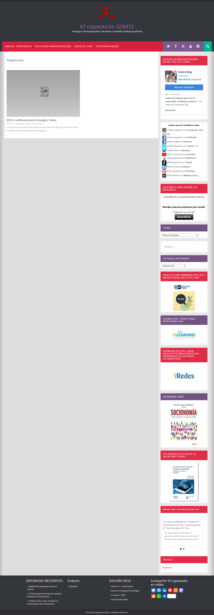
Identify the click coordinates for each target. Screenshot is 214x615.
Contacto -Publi (83, 46)
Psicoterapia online (107, 46)
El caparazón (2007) (107, 26)
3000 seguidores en (180, 171)
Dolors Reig (39, 124)
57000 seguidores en (181, 146)
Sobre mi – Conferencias (18, 46)
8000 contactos (178, 167)
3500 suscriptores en (181, 154)
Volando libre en (178, 150)
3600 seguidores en (181, 158)
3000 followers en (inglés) (183, 175)
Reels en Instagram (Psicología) (53, 46)
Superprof (167, 567)
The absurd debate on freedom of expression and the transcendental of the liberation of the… (181, 525)
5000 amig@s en (179, 141)
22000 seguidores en (181, 137)
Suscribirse (184, 217)
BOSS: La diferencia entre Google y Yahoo (31, 120)
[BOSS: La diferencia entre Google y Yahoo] (43, 93)
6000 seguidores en (179, 162)
